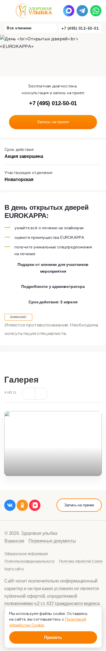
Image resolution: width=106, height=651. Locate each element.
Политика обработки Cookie (81, 561)
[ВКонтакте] (10, 505)
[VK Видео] (34, 505)
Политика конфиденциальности (30, 561)
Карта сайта (14, 569)
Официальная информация (26, 554)
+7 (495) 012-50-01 (80, 28)
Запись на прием (79, 505)
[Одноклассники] (22, 505)
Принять (53, 637)
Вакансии (14, 541)
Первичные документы (52, 541)
